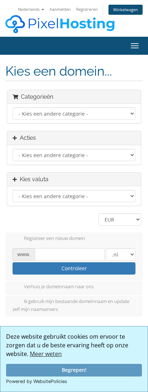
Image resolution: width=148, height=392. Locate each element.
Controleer (74, 268)
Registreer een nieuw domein (54, 238)
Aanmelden (60, 9)
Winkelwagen (125, 9)
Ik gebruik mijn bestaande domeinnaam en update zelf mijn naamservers (71, 305)
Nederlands (29, 9)
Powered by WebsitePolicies (36, 381)
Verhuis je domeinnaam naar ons (59, 287)
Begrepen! (74, 369)
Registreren (87, 9)
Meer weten (46, 354)
